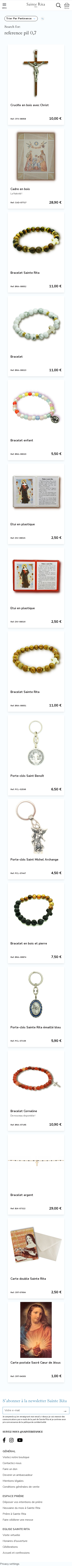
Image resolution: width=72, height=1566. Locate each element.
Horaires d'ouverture (15, 1541)
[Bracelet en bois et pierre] (36, 911)
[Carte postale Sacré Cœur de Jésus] (36, 1330)
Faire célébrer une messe (18, 1520)
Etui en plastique (22, 524)
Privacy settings (9, 1564)
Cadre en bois (20, 189)
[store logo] (35, 4)
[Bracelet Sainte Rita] (36, 240)
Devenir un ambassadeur (18, 1475)
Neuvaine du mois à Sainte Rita (21, 1508)
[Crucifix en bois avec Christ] (36, 72)
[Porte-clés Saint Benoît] (36, 743)
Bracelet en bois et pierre (28, 944)
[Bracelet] (36, 324)
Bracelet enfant (21, 440)
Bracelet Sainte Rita (24, 273)
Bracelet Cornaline (23, 1111)
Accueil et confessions (16, 1553)
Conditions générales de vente (21, 1487)
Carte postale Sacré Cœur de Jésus (35, 1363)
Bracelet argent (21, 1195)
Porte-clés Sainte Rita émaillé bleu (35, 1027)
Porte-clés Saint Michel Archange (34, 860)
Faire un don (10, 1469)
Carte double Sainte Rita (28, 1279)
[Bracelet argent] (36, 1162)
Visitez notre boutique (16, 1457)
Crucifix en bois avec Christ (29, 105)
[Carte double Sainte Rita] (36, 1246)
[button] (21, 18)
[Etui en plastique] (36, 492)
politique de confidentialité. (34, 1422)
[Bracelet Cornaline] (36, 1078)
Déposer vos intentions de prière (22, 1502)
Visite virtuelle (11, 1535)
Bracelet (16, 357)
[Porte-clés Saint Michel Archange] (36, 827)
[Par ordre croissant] (42, 18)
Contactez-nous (12, 1463)
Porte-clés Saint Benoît (27, 776)
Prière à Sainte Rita (14, 1514)
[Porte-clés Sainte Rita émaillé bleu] (36, 995)
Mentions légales (13, 1481)
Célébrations (10, 1547)
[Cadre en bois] (36, 156)
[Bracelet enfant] (36, 408)
